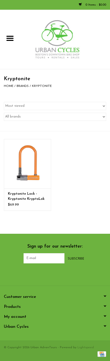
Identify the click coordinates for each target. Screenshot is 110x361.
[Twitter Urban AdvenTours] (50, 274)
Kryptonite (42, 86)
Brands (23, 86)
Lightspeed (86, 347)
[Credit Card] (101, 353)
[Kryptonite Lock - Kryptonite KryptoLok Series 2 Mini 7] (27, 164)
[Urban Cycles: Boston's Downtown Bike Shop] (65, 39)
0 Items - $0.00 (95, 4)
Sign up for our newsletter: (55, 246)
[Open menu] (10, 38)
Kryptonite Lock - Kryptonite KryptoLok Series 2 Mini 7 (26, 197)
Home (8, 86)
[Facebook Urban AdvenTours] (41, 274)
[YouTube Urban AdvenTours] (60, 274)
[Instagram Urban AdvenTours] (69, 274)
